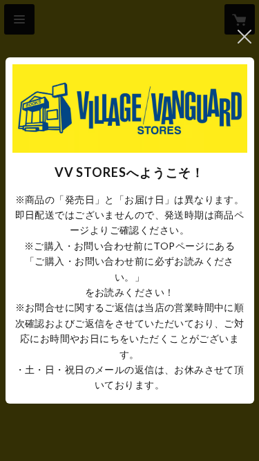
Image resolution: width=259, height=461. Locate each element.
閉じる (244, 37)
